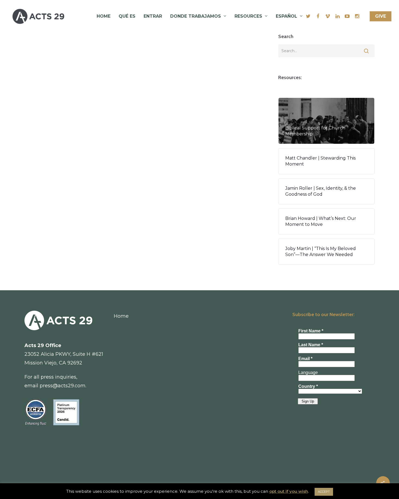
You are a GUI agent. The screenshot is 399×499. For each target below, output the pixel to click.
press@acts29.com (63, 386)
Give (380, 16)
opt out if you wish (288, 491)
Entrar (153, 16)
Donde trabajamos (195, 16)
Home (103, 16)
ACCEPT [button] (324, 492)
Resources (248, 16)
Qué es (127, 16)
